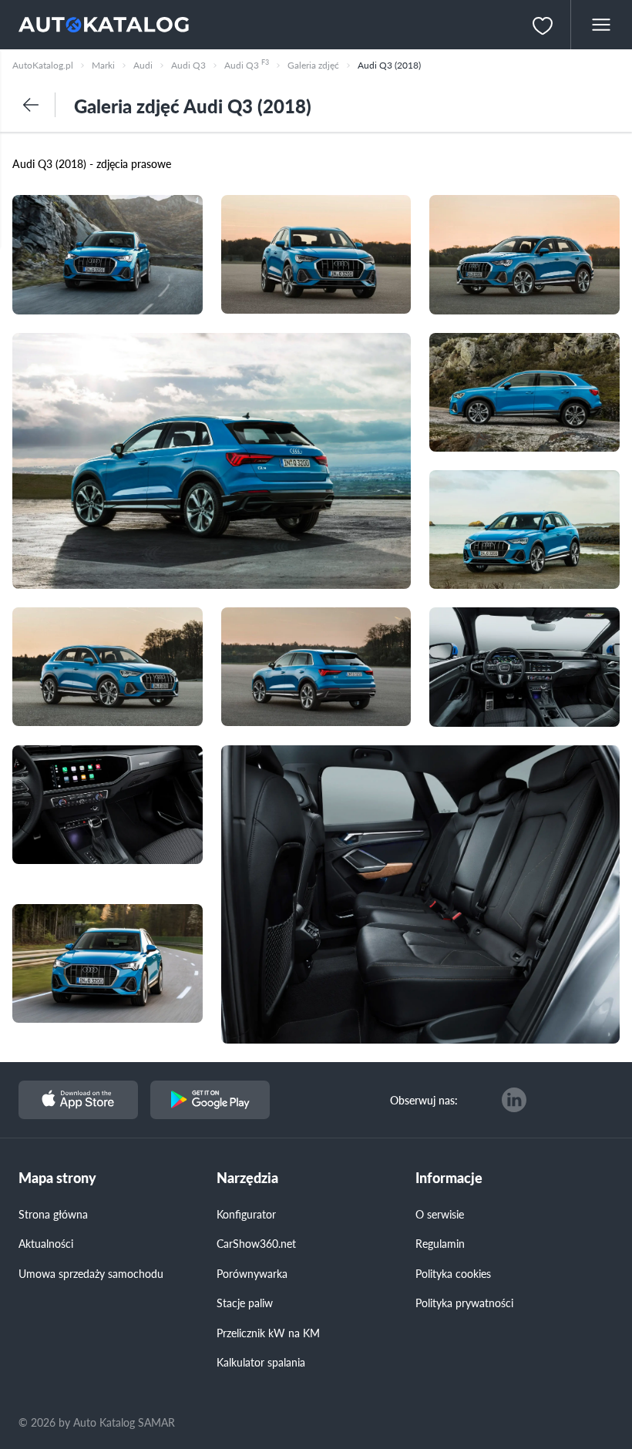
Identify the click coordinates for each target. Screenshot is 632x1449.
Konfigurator (246, 1214)
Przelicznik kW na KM (268, 1332)
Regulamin (440, 1243)
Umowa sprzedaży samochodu (90, 1273)
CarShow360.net (256, 1243)
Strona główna (53, 1214)
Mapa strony (57, 1178)
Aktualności (45, 1243)
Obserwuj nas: (424, 1100)
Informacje (448, 1178)
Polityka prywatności (464, 1302)
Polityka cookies (453, 1273)
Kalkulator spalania (261, 1362)
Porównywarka (252, 1273)
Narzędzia (247, 1178)
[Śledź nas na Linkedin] (514, 1100)
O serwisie (439, 1214)
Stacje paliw (245, 1302)
